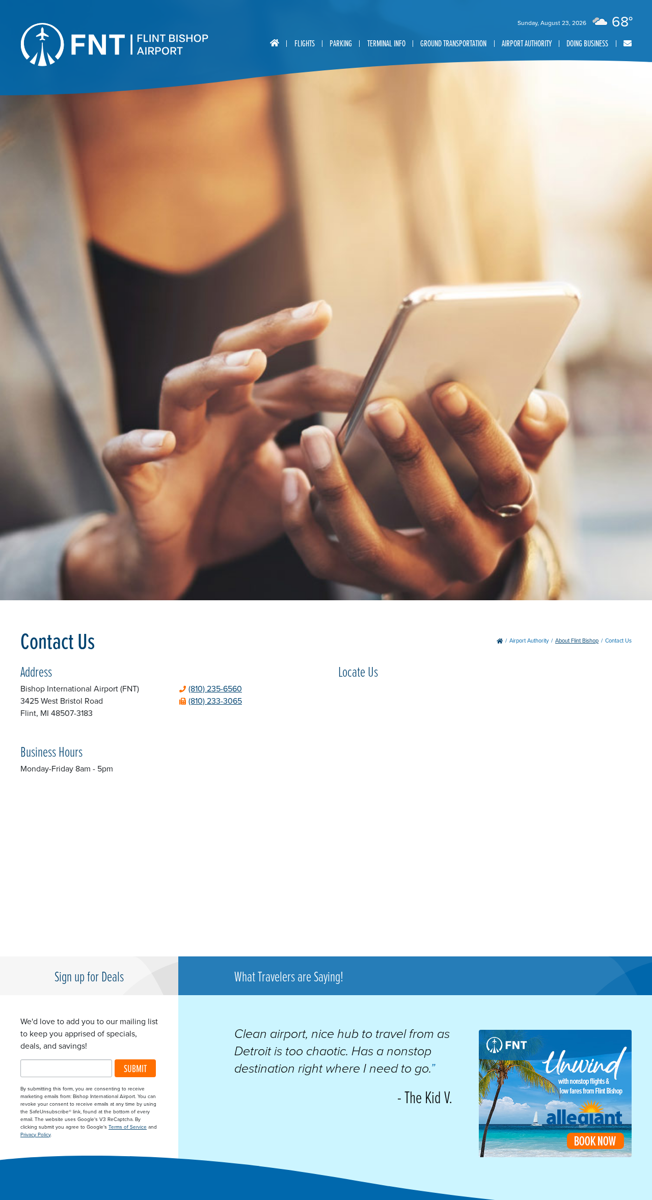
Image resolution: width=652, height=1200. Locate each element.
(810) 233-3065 (215, 701)
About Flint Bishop (577, 640)
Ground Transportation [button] (453, 43)
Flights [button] (304, 43)
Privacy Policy (35, 1134)
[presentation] (555, 1154)
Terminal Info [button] (386, 43)
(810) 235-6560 (215, 689)
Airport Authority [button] (527, 43)
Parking (341, 43)
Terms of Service (127, 1127)
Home (274, 43)
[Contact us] (627, 44)
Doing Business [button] (587, 43)
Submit (135, 1068)
